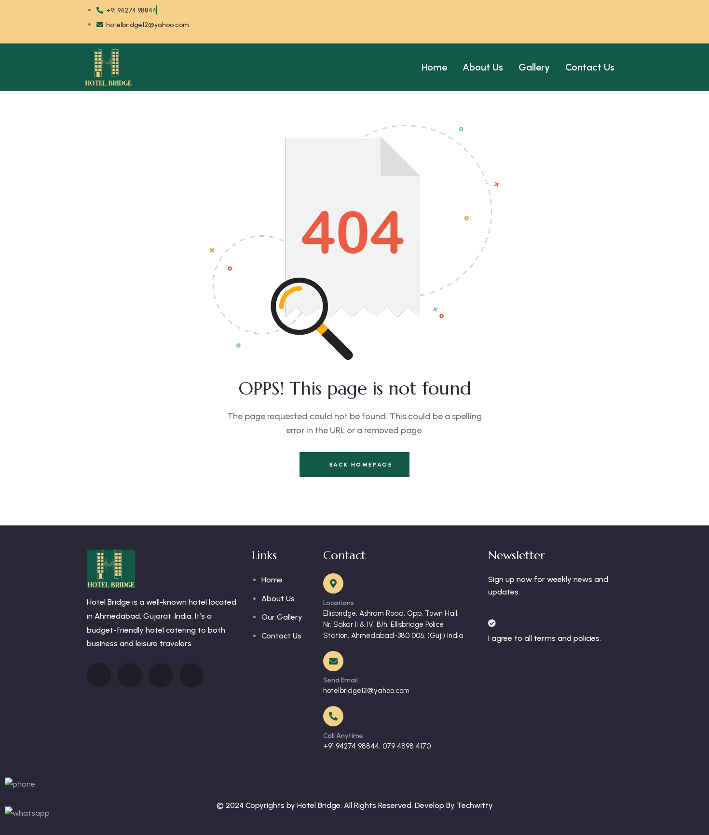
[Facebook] (496, 19)
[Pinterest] (610, 19)
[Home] (108, 67)
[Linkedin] (161, 675)
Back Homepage (360, 464)
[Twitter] (534, 19)
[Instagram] (572, 19)
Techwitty (475, 805)
